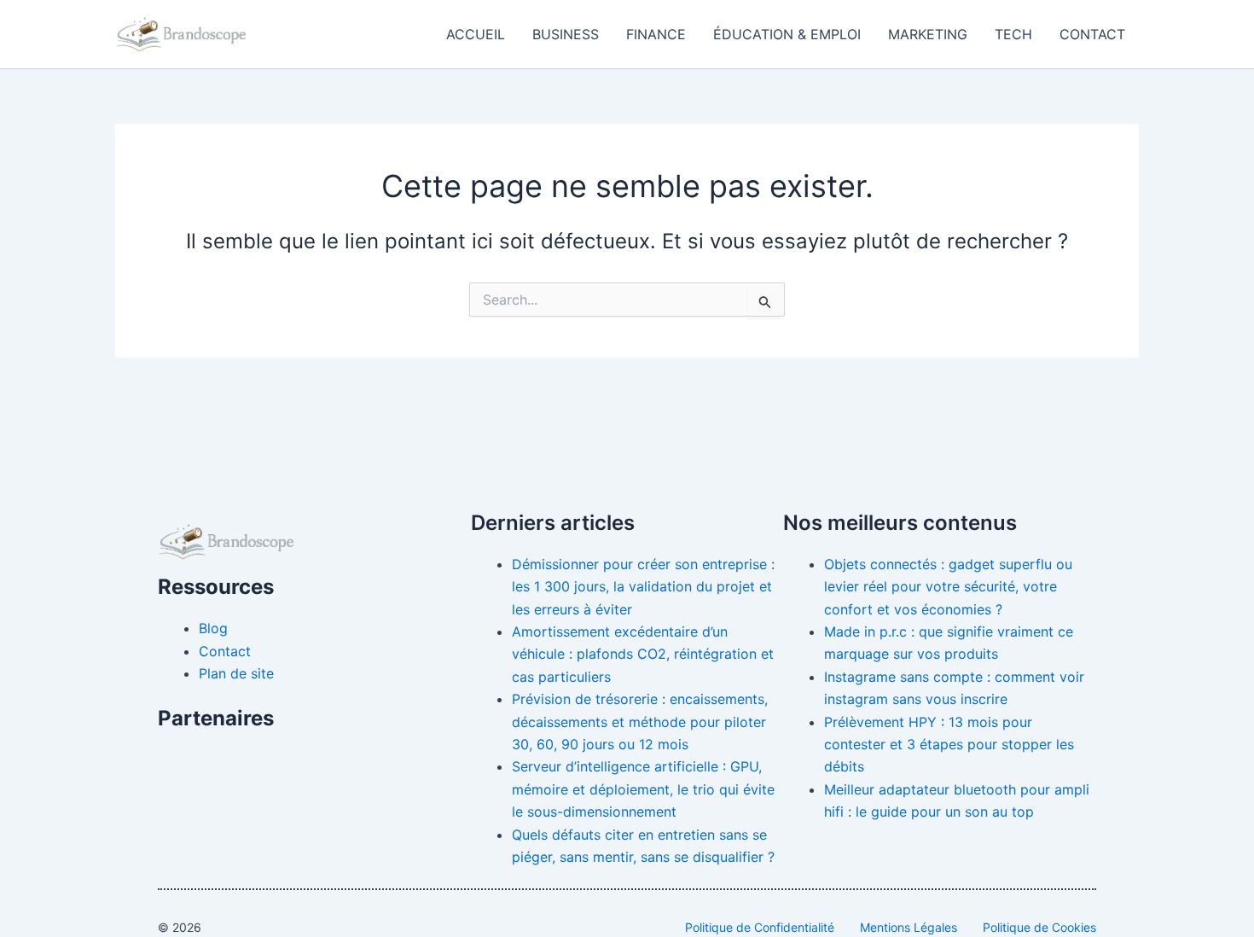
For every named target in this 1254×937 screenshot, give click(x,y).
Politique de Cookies (1039, 927)
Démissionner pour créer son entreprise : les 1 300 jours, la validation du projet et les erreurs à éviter (643, 587)
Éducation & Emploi (787, 34)
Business (565, 34)
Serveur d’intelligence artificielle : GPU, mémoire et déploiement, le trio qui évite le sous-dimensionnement (643, 789)
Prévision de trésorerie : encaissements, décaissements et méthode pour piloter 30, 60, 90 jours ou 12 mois (640, 721)
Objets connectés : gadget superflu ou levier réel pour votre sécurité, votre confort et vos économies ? (948, 587)
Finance (656, 34)
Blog (213, 628)
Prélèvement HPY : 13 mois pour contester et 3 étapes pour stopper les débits (949, 744)
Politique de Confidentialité (759, 927)
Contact (1092, 34)
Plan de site (236, 673)
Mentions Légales (908, 927)
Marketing (927, 34)
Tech (1013, 34)
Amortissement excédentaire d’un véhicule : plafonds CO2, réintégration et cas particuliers (643, 654)
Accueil (475, 34)
